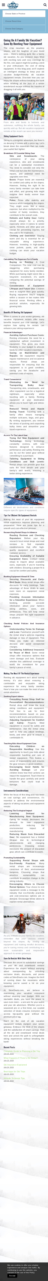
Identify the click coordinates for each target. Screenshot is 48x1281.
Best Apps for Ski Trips (14, 1072)
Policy (32, 1273)
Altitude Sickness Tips (14, 1078)
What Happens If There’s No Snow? (21, 1058)
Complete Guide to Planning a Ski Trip (22, 1051)
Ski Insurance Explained (15, 1065)
